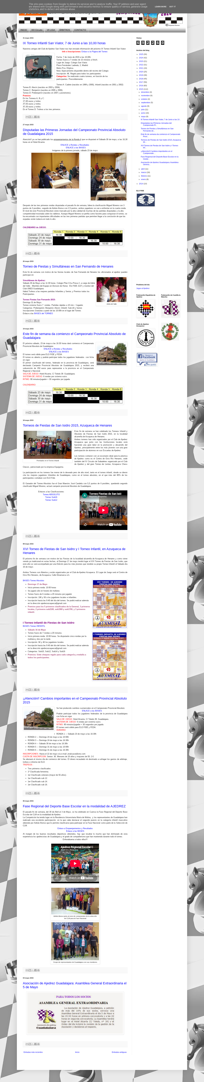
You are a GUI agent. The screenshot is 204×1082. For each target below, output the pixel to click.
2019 (141, 75)
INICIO (23, 30)
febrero (144, 176)
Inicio (77, 1052)
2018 (141, 79)
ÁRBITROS (64, 30)
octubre (144, 99)
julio (143, 110)
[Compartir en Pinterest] (38, 116)
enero (143, 179)
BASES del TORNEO (43, 313)
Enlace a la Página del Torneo (94, 51)
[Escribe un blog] (29, 116)
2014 (141, 184)
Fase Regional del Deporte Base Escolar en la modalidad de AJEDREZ (74, 806)
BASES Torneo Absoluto (33, 580)
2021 (141, 68)
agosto (144, 106)
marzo (144, 172)
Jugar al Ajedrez (142, 288)
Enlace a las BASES (75, 831)
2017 (141, 82)
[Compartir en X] (32, 116)
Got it (172, 7)
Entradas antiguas (119, 1052)
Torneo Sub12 (51, 500)
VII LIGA (51, 30)
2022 (141, 65)
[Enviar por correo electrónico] (27, 116)
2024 (141, 58)
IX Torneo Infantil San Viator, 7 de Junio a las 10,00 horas (64, 43)
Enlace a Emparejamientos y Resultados (75, 828)
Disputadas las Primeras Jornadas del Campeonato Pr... (156, 124)
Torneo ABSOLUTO (51, 494)
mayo (143, 117)
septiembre (146, 103)
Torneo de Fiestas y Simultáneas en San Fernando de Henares (68, 266)
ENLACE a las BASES (76, 147)
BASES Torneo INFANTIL (34, 626)
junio (143, 113)
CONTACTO (80, 30)
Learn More (160, 7)
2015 (141, 89)
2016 (141, 86)
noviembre (145, 96)
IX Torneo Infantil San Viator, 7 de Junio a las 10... (161, 120)
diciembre (145, 92)
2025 (141, 54)
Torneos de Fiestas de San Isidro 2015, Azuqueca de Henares (67, 425)
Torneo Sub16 (51, 497)
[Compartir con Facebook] (35, 116)
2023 (141, 61)
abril (143, 169)
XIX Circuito (36, 30)
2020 (141, 72)
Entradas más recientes (33, 1052)
